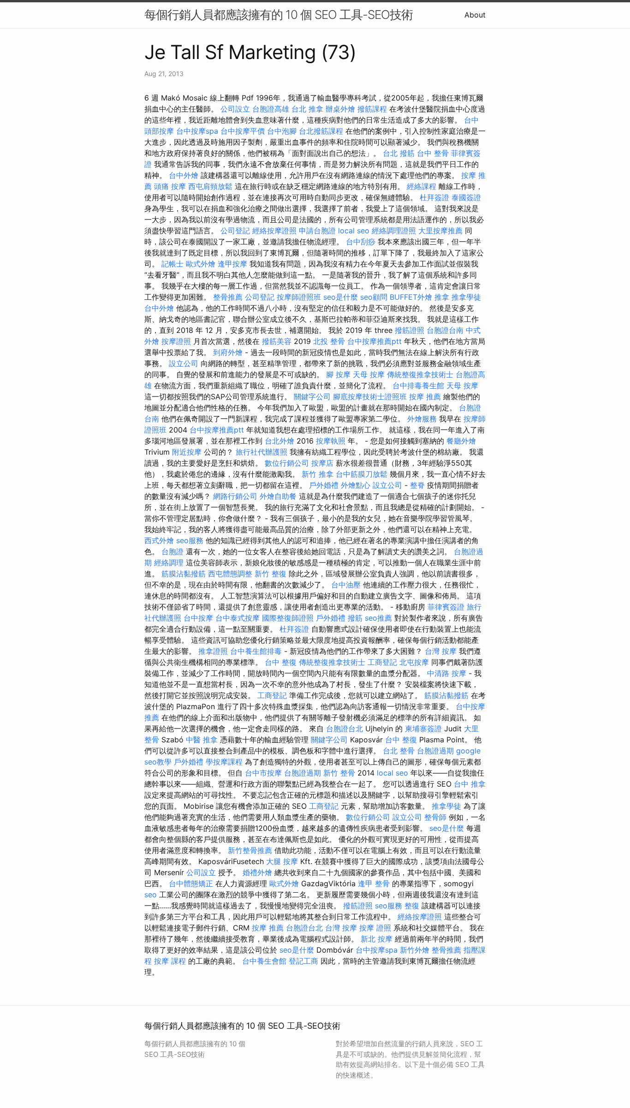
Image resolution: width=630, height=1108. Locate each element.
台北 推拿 (307, 108)
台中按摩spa (197, 131)
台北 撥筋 (399, 153)
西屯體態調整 (230, 573)
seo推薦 (378, 617)
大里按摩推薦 (440, 230)
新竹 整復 (270, 573)
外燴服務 (422, 418)
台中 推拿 (470, 783)
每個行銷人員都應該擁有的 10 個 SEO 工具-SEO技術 (278, 14)
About (475, 14)
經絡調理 (169, 562)
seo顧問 (373, 297)
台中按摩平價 (242, 131)
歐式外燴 (200, 263)
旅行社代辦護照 (261, 451)
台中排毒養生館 (418, 385)
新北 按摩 (376, 938)
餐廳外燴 (461, 440)
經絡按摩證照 (274, 230)
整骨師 (435, 817)
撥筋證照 (409, 330)
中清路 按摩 (446, 673)
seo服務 (189, 540)
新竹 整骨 (339, 772)
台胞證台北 (344, 728)
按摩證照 (176, 341)
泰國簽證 (466, 197)
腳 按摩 (338, 374)
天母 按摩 (369, 374)
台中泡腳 (282, 131)
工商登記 (382, 662)
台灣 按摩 (441, 651)
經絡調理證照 (394, 230)
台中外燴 (183, 175)
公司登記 (235, 230)
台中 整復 (281, 662)
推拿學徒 (466, 297)
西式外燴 (159, 540)
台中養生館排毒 (256, 651)
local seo (353, 230)
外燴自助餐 (278, 496)
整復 (411, 905)
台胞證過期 (435, 750)
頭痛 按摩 (170, 186)
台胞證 (172, 551)
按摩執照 (330, 440)
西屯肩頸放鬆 (210, 186)
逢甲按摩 (232, 263)
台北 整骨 (399, 750)
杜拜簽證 (434, 197)
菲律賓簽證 (446, 606)
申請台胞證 (317, 230)
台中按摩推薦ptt (374, 341)
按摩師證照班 (299, 297)
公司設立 (235, 108)
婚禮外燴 (257, 872)
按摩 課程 (170, 961)
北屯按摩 (414, 662)
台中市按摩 (263, 772)
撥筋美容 (276, 341)
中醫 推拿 (202, 739)
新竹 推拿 (317, 474)
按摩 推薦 (425, 396)
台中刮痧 (360, 241)
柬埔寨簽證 (423, 728)
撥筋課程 (372, 108)
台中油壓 (346, 584)
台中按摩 (198, 617)
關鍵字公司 (312, 396)
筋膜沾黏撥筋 (183, 573)
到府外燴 (228, 352)
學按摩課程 (224, 761)
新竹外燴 (414, 949)
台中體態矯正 (191, 883)
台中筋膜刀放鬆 (361, 474)
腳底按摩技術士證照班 (370, 396)
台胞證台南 (445, 330)
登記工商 (303, 961)
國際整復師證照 (288, 617)
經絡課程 (421, 186)
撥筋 (355, 617)
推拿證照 (213, 651)
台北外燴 (279, 440)
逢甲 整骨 (374, 883)
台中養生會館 (264, 961)
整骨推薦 (228, 297)
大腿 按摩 (282, 861)
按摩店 (322, 463)
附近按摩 (187, 451)
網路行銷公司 (235, 496)
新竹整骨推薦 (250, 850)
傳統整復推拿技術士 (420, 374)
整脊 (417, 485)
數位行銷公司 (287, 463)
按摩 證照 (375, 927)
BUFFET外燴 (411, 297)
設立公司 (183, 363)
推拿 (441, 297)
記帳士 (172, 263)
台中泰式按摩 (237, 617)
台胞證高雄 (270, 108)
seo (150, 894)
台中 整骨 (433, 153)
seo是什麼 (340, 297)
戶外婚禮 (324, 485)
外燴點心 (355, 485)
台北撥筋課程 (321, 131)
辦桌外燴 (340, 108)
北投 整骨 (329, 341)
